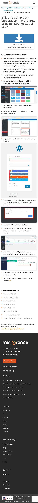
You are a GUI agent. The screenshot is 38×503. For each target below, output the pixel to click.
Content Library (8, 451)
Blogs (5, 448)
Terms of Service (16, 501)
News (4, 478)
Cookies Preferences (28, 501)
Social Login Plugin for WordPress (12, 8)
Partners (5, 481)
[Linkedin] (4, 370)
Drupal (5, 421)
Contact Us (8, 361)
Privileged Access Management (13, 387)
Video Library (7, 455)
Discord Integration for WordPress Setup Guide (18, 318)
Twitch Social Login (10, 308)
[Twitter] (10, 370)
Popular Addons (8, 10)
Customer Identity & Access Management (17, 384)
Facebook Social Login (11, 297)
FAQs (4, 458)
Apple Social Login (9, 304)
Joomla (5, 424)
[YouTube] (7, 370)
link (10, 280)
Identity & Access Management (13, 380)
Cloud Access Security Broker (12, 391)
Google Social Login (10, 301)
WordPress (6, 410)
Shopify (5, 417)
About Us (6, 474)
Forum (5, 462)
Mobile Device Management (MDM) (14, 394)
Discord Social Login (10, 294)
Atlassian (6, 414)
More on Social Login (10, 311)
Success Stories (8, 444)
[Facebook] (13, 370)
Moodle (5, 431)
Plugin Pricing (29, 8)
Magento (6, 428)
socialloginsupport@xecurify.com (12, 329)
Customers (6, 485)
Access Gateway (8, 398)
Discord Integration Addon (12, 315)
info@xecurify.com (11, 354)
